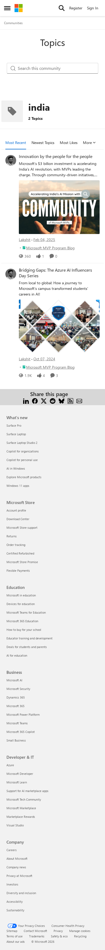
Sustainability (15, 910)
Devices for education (20, 604)
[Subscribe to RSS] (70, 400)
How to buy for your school (23, 630)
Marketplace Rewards (20, 817)
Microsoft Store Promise (22, 562)
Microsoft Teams (17, 723)
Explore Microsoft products (23, 477)
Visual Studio (15, 825)
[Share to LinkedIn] (26, 400)
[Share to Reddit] (52, 400)
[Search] (61, 8)
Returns (11, 536)
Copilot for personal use (22, 460)
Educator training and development (29, 638)
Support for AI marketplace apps (27, 791)
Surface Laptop (16, 434)
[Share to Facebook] (35, 400)
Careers (11, 850)
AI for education (16, 655)
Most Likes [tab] (69, 142)
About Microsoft (16, 859)
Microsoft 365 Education (22, 621)
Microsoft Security (18, 689)
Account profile (16, 510)
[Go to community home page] (19, 8)
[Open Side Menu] (7, 8)
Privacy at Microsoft (19, 876)
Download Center (17, 519)
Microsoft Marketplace (21, 808)
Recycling (80, 936)
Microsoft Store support (21, 528)
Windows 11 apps (17, 486)
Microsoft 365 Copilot (20, 732)
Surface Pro (13, 425)
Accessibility (14, 901)
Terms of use (14, 936)
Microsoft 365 (15, 706)
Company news (16, 867)
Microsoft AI (14, 680)
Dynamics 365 (15, 697)
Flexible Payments (18, 570)
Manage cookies (79, 931)
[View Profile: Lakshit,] (10, 160)
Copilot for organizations (22, 451)
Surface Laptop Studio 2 (21, 443)
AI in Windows (15, 468)
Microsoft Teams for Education (26, 612)
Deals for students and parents (26, 647)
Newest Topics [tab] (43, 142)
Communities (13, 23)
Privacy (58, 931)
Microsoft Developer (19, 774)
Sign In (92, 7)
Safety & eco (59, 936)
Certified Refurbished (20, 553)
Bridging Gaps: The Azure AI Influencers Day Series (55, 272)
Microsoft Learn (16, 782)
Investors (12, 884)
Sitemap (11, 931)
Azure (10, 765)
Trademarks (36, 936)
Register (75, 7)
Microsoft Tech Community (23, 799)
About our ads (15, 942)
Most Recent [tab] (15, 142)
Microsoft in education (21, 595)
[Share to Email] (79, 400)
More (87, 142)
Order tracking (15, 545)
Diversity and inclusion (21, 893)
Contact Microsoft (35, 931)
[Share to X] (44, 400)
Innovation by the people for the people (55, 156)
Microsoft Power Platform (23, 714)
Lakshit (24, 239)
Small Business (16, 740)
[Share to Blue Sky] (61, 400)
